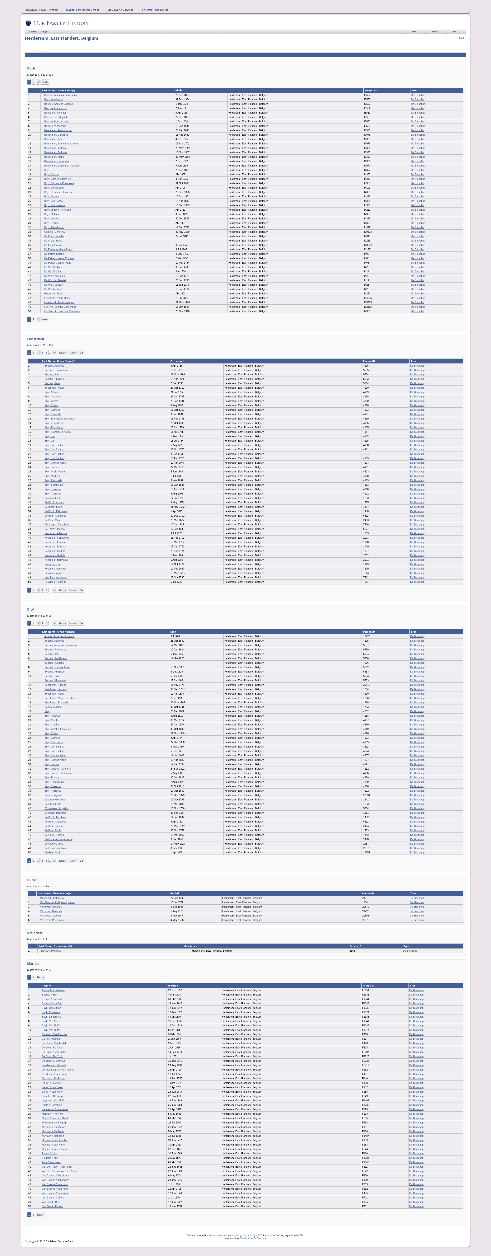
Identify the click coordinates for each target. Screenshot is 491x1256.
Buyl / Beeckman (51, 1007)
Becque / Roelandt (52, 999)
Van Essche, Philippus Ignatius (57, 902)
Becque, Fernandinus (56, 370)
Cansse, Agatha (53, 795)
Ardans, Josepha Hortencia (59, 636)
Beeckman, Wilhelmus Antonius (62, 165)
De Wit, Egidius (53, 271)
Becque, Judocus (54, 662)
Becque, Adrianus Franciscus (60, 95)
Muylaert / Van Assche (54, 1140)
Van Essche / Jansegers (55, 1180)
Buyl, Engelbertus (54, 423)
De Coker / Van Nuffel (54, 1052)
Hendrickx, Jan (52, 564)
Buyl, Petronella (53, 480)
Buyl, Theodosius (54, 227)
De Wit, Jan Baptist (55, 280)
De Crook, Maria (53, 240)
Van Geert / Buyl (51, 1202)
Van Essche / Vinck (53, 1197)
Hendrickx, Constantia (56, 537)
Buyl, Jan (49, 436)
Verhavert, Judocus (51, 915)
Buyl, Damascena (54, 187)
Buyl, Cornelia (52, 409)
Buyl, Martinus (52, 476)
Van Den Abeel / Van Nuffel (57, 1166)
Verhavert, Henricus (51, 911)
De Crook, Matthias (55, 848)
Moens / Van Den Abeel (55, 1118)
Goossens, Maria (53, 293)
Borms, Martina (53, 706)
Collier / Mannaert (51, 1038)
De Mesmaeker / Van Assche (58, 1069)
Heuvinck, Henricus (55, 581)
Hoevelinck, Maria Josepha (59, 302)
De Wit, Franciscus (55, 275)
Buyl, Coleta (51, 401)
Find (414, 31)
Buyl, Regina (51, 223)
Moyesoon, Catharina (52, 898)
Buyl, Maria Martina (55, 471)
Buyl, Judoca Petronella (57, 209)
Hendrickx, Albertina (55, 533)
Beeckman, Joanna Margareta (61, 143)
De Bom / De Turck (52, 1047)
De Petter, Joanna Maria (57, 262)
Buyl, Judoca (51, 467)
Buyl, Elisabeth (52, 414)
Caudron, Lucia (52, 498)
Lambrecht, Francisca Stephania (62, 311)
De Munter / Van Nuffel (54, 1074)
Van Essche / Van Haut (55, 1184)
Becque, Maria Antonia (56, 121)
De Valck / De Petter (53, 1078)
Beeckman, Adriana (55, 684)
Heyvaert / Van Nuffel (54, 1100)
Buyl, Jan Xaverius (54, 205)
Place (36, 50)
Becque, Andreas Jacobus (58, 103)
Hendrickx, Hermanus (56, 559)
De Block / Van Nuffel (54, 1043)
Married (173, 985)
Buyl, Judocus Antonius (57, 773)
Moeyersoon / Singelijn (54, 1122)
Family (46, 985)
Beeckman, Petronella (56, 161)
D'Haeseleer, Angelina (56, 808)
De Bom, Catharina (55, 515)
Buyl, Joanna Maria (55, 462)
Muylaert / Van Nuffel (53, 1144)
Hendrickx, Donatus (55, 546)
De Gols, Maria (52, 852)
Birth (178, 90)
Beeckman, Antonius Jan (58, 130)
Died (173, 631)
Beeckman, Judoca (55, 148)
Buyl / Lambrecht (51, 1016)
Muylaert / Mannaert (53, 1135)
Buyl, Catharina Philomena (59, 183)
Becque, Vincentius (55, 125)
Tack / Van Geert (51, 1162)
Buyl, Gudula (51, 196)
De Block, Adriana (54, 502)
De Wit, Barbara (53, 267)
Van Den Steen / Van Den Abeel (59, 1171)
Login (45, 31)
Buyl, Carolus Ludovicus (57, 178)
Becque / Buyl (50, 994)
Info (454, 31)
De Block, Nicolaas (55, 817)
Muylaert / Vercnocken (54, 1149)
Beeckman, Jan (53, 139)
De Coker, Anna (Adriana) (58, 839)
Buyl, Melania (51, 214)
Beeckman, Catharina (56, 134)
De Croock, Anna (53, 843)
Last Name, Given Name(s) (58, 90)
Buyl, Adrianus (52, 392)
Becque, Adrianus (54, 365)
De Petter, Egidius (54, 253)
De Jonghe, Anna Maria (57, 524)
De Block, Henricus (55, 812)
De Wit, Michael (53, 289)
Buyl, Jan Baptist (53, 200)
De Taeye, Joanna (54, 528)
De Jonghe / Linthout (53, 1060)
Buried (174, 893)
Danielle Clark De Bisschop (253, 1238)
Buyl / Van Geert (51, 1021)
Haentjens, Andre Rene (57, 298)
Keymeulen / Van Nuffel (55, 1109)
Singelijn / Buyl (50, 1157)
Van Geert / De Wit (52, 1206)
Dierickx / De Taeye (53, 1096)
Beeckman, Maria (54, 156)
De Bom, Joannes (54, 826)
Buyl (46, 170)
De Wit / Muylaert (51, 1082)
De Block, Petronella (55, 511)
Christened (177, 361)
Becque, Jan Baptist (55, 117)
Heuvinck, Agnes (53, 573)
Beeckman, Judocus (55, 152)
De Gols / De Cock (52, 1056)
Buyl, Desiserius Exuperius (59, 192)
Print (461, 37)
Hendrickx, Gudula (54, 551)
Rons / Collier (49, 1153)
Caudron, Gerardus (54, 799)
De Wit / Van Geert (52, 1087)
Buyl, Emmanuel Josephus (59, 418)
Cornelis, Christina (54, 231)
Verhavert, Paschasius (52, 920)
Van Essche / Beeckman (55, 1175)
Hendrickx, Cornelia (55, 542)
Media (435, 31)
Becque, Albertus (53, 99)
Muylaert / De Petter (53, 1131)
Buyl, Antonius (52, 396)
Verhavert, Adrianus (51, 906)
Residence (191, 946)
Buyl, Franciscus (53, 427)
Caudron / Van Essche (54, 1034)
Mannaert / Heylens (52, 1113)
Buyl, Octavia (51, 218)
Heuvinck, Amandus (55, 577)
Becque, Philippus (54, 378)
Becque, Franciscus (55, 108)
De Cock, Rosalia (54, 236)
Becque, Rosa (52, 383)
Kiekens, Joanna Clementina (60, 306)
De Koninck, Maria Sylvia (58, 249)
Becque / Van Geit (52, 1003)
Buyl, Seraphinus (53, 484)
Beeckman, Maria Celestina (59, 698)
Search (33, 31)
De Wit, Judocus (53, 284)
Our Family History (61, 23)
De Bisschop (418, 95)
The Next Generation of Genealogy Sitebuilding (231, 1235)
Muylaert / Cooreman (53, 1127)
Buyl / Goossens (51, 1012)
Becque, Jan (51, 374)
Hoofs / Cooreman (52, 1105)
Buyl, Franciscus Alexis (57, 431)
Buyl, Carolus (51, 174)
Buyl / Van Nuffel (51, 1025)
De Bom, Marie (52, 520)
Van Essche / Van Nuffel (55, 1188)
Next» (45, 82)
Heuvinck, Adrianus (55, 568)
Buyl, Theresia (52, 489)
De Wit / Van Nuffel (52, 1091)
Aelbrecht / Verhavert (53, 990)
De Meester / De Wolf (54, 1065)
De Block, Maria (53, 506)
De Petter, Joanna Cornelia (59, 258)
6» (55, 352)
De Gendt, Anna (53, 245)
